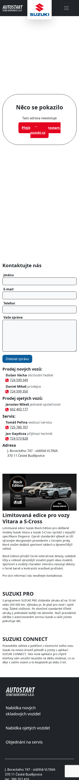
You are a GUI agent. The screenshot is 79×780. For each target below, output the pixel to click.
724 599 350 (19, 391)
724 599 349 (19, 380)
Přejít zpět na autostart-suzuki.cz (41, 130)
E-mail (8, 289)
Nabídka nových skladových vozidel (23, 711)
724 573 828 (19, 438)
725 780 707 (19, 427)
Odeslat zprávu (17, 359)
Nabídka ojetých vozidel (28, 728)
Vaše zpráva (13, 317)
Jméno (8, 275)
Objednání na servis (24, 742)
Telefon (9, 303)
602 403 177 (19, 409)
